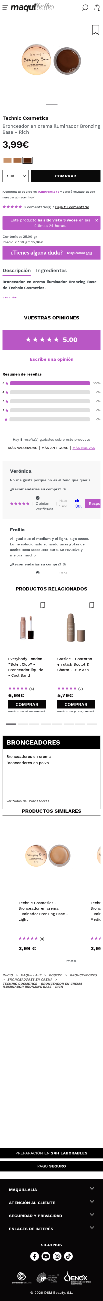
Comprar (27, 704)
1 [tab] (11, 724)
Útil (78, 506)
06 (47, 191)
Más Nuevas (83, 448)
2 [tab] (23, 724)
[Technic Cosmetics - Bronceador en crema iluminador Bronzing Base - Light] (8, 160)
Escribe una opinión (52, 359)
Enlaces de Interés (31, 1228)
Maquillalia (23, 1189)
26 (55, 191)
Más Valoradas (22, 448)
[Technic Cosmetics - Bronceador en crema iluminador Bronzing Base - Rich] (28, 160)
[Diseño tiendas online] (77, 1277)
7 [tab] (80, 724)
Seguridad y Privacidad (35, 1215)
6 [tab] (69, 724)
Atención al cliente (32, 1202)
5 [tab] (57, 724)
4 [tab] (46, 724)
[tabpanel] (51, 60)
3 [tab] (34, 724)
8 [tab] (92, 724)
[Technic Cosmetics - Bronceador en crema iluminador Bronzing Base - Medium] (18, 160)
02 (40, 191)
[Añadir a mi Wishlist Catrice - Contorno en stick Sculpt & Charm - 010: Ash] (76, 605)
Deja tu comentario (72, 207)
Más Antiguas (55, 448)
